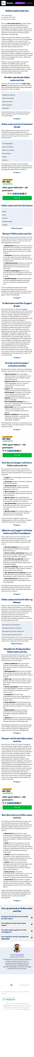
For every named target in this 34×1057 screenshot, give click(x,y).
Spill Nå (17, 198)
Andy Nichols (8, 15)
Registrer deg (21, 3)
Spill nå (17, 455)
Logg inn (29, 3)
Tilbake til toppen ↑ (17, 228)
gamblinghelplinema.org (10, 1005)
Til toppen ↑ (17, 119)
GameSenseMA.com (24, 1009)
